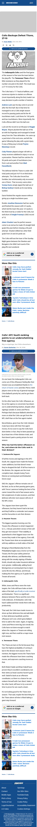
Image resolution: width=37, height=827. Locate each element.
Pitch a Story (6, 798)
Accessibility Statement (26, 805)
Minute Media (11, 814)
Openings (20, 788)
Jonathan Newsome (15, 203)
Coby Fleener (7, 152)
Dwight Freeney (17, 215)
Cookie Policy (22, 802)
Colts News (11, 321)
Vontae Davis (7, 185)
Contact (4, 791)
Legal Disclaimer (8, 805)
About (4, 788)
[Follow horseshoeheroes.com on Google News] (32, 254)
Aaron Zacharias (9, 347)
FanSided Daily (23, 795)
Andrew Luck (7, 105)
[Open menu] (3, 3)
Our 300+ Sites (22, 791)
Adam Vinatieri (7, 222)
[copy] (13, 45)
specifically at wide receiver (24, 591)
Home (4, 321)
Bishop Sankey (7, 188)
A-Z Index (5, 809)
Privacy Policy (22, 798)
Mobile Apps (6, 795)
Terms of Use (7, 802)
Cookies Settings (23, 809)
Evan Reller (8, 42)
